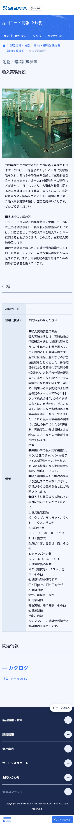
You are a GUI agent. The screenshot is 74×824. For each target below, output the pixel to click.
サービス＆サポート (15, 763)
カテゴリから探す (14, 36)
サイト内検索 (64, 819)
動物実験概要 (15, 50)
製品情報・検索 (20, 45)
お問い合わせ (11, 777)
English (36, 8)
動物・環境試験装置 (47, 45)
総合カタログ (19, 678)
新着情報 (8, 734)
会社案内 (8, 749)
